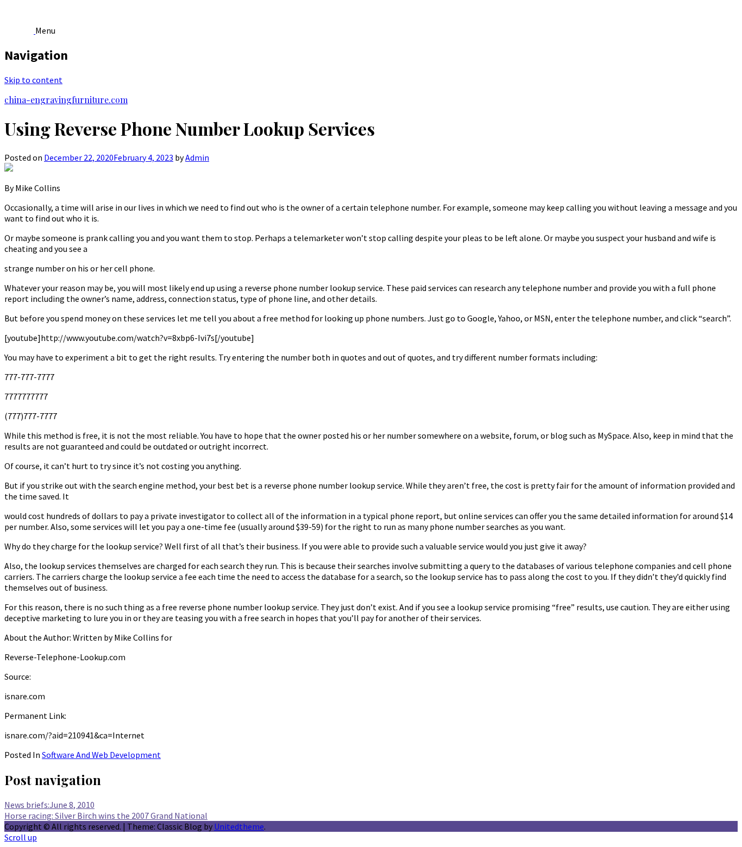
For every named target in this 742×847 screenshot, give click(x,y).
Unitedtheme (239, 826)
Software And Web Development (101, 754)
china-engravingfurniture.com (66, 99)
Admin (197, 157)
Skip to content (33, 79)
